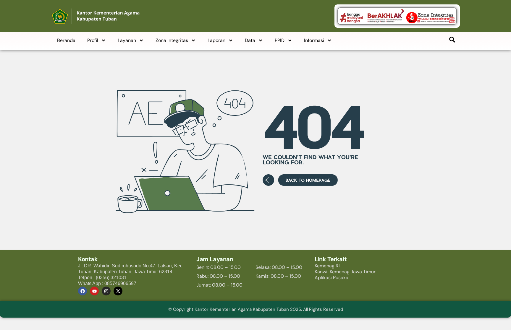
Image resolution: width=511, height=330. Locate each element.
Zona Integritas (172, 40)
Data (250, 40)
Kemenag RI (327, 266)
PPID (279, 40)
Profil (92, 40)
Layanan (127, 40)
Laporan (216, 40)
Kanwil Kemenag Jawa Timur (345, 272)
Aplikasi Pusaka (331, 277)
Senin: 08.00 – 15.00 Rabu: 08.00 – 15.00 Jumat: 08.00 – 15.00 (219, 276)
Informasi (314, 40)
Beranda (66, 40)
